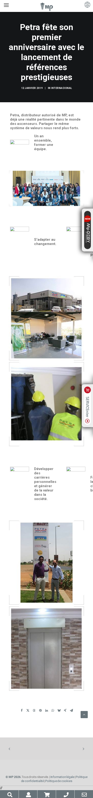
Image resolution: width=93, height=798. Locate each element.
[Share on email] (71, 711)
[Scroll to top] (84, 714)
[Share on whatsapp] (53, 711)
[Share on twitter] (28, 711)
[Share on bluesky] (59, 711)
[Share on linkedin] (46, 711)
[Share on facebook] (22, 711)
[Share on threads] (34, 711)
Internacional (61, 88)
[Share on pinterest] (40, 711)
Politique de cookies (58, 781)
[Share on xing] (65, 711)
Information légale (62, 777)
